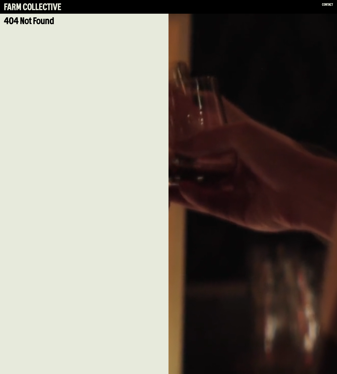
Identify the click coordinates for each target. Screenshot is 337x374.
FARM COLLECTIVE (32, 7)
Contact (327, 4)
